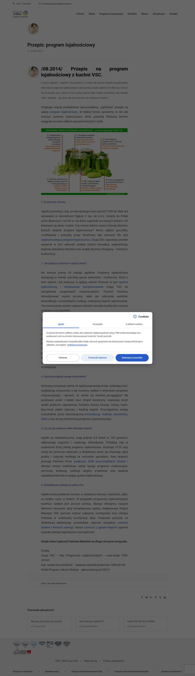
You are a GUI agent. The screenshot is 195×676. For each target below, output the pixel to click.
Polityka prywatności (77, 345)
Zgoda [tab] (61, 324)
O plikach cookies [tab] (134, 324)
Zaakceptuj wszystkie (132, 357)
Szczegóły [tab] (97, 324)
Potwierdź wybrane (97, 357)
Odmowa (63, 357)
